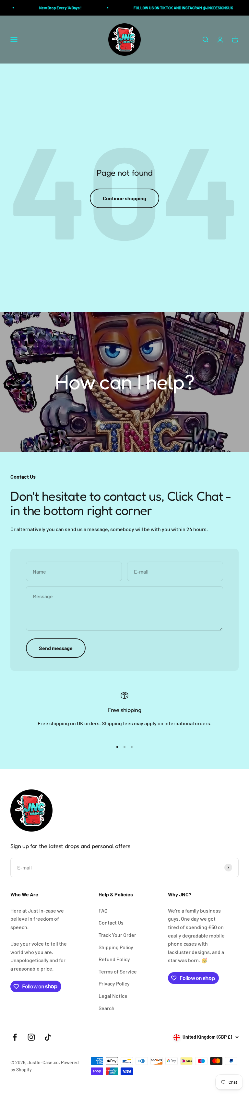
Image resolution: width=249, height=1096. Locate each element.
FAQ (103, 910)
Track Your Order (117, 935)
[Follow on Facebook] (14, 1037)
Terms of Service (118, 971)
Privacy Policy (114, 983)
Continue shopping (124, 198)
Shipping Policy (116, 947)
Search (106, 1008)
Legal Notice (113, 996)
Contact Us (111, 922)
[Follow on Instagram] (31, 1037)
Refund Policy (114, 959)
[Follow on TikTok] (47, 1037)
